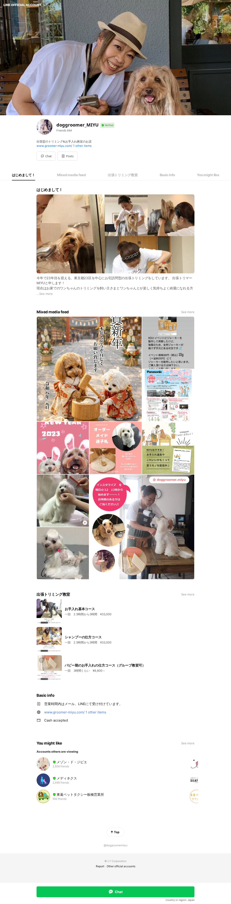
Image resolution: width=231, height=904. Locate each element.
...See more (45, 293)
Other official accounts (121, 866)
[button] (67, 156)
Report (100, 866)
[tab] (23, 175)
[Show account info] (107, 125)
